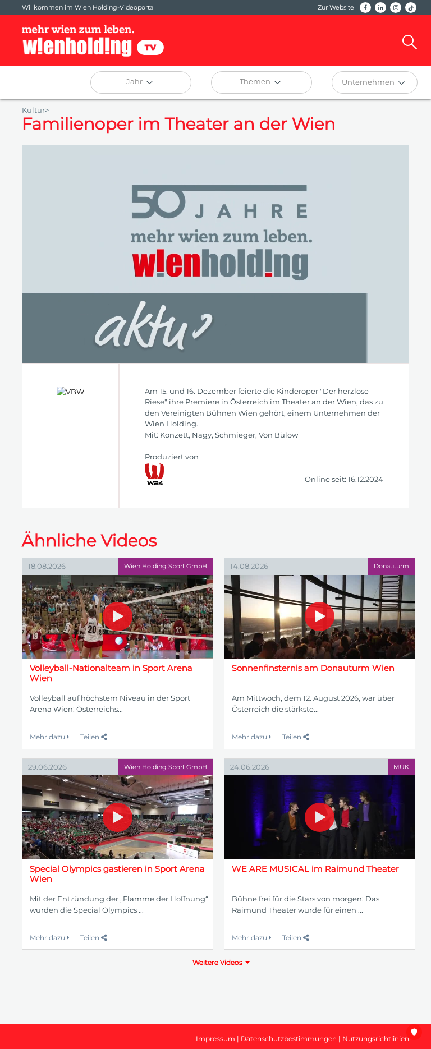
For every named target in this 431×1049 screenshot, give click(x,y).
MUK (401, 767)
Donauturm (391, 566)
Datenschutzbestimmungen (289, 1038)
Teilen (90, 737)
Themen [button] (256, 81)
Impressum (215, 1038)
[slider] (67, 303)
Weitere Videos (217, 962)
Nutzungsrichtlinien (375, 1038)
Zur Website (336, 7)
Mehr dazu (48, 737)
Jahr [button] (135, 81)
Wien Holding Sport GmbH (165, 566)
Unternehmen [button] (369, 81)
